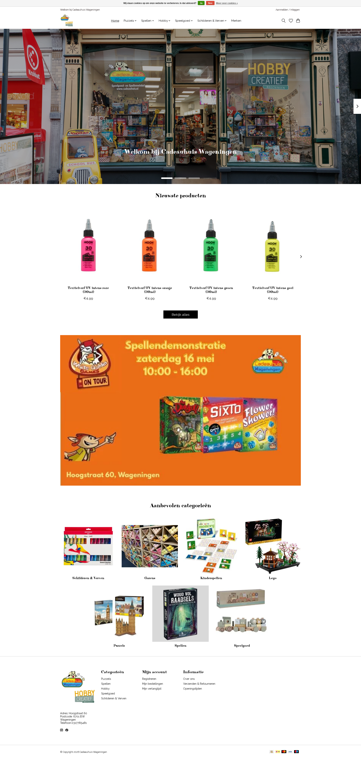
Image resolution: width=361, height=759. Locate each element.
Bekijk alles (181, 314)
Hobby (105, 688)
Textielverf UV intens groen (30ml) (211, 290)
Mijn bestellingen (152, 683)
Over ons (189, 678)
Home (115, 20)
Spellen (180, 646)
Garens (149, 578)
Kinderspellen (211, 578)
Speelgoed (242, 646)
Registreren (149, 678)
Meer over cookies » (227, 3)
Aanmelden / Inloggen (288, 9)
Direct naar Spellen (180, 157)
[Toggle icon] (283, 20)
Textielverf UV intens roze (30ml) (88, 290)
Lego (273, 578)
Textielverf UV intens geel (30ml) (272, 290)
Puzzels (119, 646)
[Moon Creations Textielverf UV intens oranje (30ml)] (150, 245)
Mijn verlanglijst (151, 688)
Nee (210, 3)
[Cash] (271, 752)
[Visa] (290, 752)
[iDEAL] (277, 752)
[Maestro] (296, 752)
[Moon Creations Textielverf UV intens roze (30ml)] (88, 245)
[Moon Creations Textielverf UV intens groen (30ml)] (211, 245)
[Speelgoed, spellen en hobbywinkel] (66, 20)
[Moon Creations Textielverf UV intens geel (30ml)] (273, 245)
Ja (201, 3)
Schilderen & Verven (88, 578)
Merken (236, 20)
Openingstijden (192, 688)
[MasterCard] (283, 752)
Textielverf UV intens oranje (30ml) (149, 290)
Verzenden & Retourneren (199, 683)
